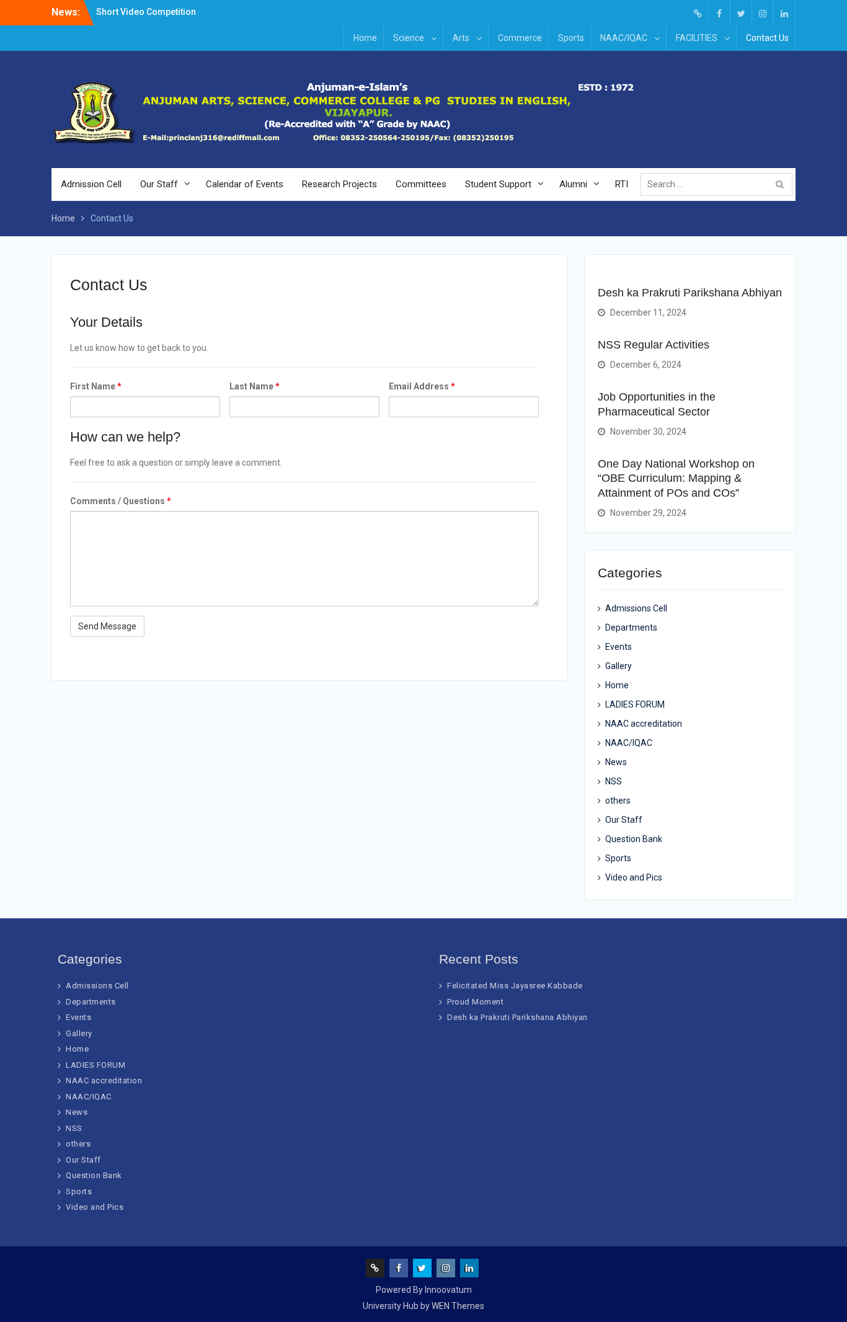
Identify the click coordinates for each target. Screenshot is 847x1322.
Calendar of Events (244, 184)
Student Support (498, 184)
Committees (421, 184)
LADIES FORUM (635, 704)
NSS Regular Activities (653, 345)
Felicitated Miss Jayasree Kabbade (515, 985)
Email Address (422, 386)
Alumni (573, 184)
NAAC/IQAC (623, 38)
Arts (461, 38)
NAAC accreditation (643, 724)
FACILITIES (696, 38)
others (618, 800)
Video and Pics (633, 877)
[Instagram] (762, 12)
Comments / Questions (120, 501)
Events (618, 647)
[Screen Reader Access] (697, 12)
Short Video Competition (146, 12)
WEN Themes (458, 1306)
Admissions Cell (636, 608)
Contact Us (767, 38)
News (616, 762)
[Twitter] (741, 12)
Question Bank (633, 839)
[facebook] (719, 12)
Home (365, 38)
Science (408, 38)
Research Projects (339, 184)
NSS (613, 781)
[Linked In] (784, 12)
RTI (621, 184)
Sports (571, 38)
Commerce (520, 38)
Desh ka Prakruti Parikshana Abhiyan (690, 292)
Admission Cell (91, 184)
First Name (96, 386)
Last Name (254, 386)
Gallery (618, 666)
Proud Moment (475, 1001)
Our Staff (159, 184)
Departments (631, 627)
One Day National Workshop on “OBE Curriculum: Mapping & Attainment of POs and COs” (676, 478)
